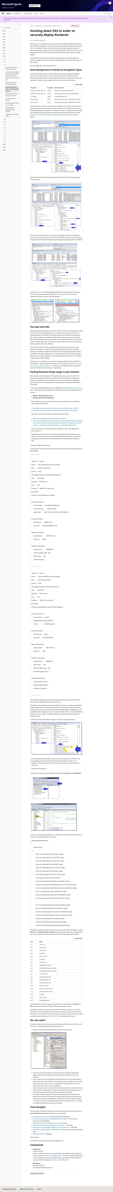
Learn (31, 26)
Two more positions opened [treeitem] (11, 99)
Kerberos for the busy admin (41, 1117)
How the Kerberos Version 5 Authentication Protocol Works (50, 1119)
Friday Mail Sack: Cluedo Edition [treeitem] (12, 115)
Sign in (109, 13)
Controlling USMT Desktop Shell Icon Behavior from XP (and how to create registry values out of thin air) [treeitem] (12, 75)
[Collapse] (19, 24)
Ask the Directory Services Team (52, 26)
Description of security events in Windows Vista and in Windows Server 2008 (55, 408)
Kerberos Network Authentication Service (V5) (46, 1123)
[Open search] (105, 13)
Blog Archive (38, 26)
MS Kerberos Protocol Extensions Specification (46, 1129)
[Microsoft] (3, 13)
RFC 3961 (52, 1016)
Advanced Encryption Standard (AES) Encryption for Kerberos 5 (51, 1127)
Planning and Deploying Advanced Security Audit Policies (49, 418)
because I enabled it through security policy (46, 115)
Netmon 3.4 (36, 292)
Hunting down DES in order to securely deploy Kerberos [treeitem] (12, 89)
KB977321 (76, 376)
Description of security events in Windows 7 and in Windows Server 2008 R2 (55, 410)
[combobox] (10, 27)
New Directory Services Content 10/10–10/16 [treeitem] (11, 94)
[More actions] (81, 26)
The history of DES (38, 1134)
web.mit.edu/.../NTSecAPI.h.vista (59, 1160)
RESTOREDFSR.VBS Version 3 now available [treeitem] (12, 104)
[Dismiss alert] (110, 3)
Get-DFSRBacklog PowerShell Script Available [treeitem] (10, 109)
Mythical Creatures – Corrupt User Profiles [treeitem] (11, 83)
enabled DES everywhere (72, 388)
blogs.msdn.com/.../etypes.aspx (51, 1155)
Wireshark (73, 294)
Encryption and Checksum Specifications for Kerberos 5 (49, 1125)
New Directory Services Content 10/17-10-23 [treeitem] (11, 68)
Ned (38, 44)
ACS (71, 436)
